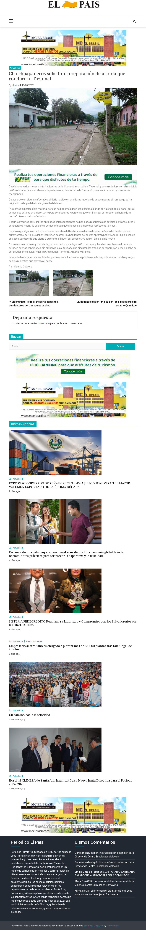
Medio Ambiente (34, 641)
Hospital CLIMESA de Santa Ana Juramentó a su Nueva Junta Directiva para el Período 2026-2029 (70, 782)
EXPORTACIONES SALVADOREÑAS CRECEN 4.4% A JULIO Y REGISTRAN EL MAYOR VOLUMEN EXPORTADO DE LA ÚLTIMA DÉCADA (69, 485)
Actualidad (15, 68)
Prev (24, 48)
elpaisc (15, 85)
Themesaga (113, 925)
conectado (44, 323)
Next (122, 48)
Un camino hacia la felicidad (29, 715)
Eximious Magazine (93, 925)
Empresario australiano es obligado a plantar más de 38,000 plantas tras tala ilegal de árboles (70, 647)
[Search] (134, 21)
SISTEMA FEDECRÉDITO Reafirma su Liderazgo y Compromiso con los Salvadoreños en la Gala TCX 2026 (72, 623)
